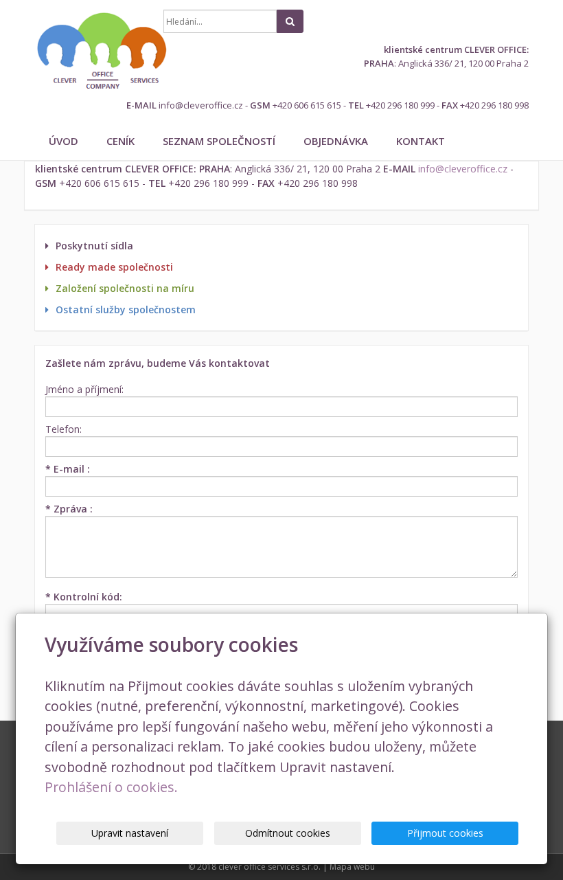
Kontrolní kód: (83, 596)
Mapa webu (352, 866)
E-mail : (67, 468)
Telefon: (63, 429)
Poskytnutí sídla (94, 245)
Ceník (120, 141)
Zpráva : (69, 508)
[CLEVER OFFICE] (88, 51)
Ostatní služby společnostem (126, 309)
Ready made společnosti (114, 266)
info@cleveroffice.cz (201, 105)
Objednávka (335, 141)
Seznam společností (219, 141)
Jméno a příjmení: (84, 389)
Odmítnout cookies (287, 832)
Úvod (63, 141)
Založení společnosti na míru (125, 288)
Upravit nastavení (129, 832)
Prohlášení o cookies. (111, 787)
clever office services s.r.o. (269, 866)
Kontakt (420, 141)
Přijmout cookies (445, 832)
